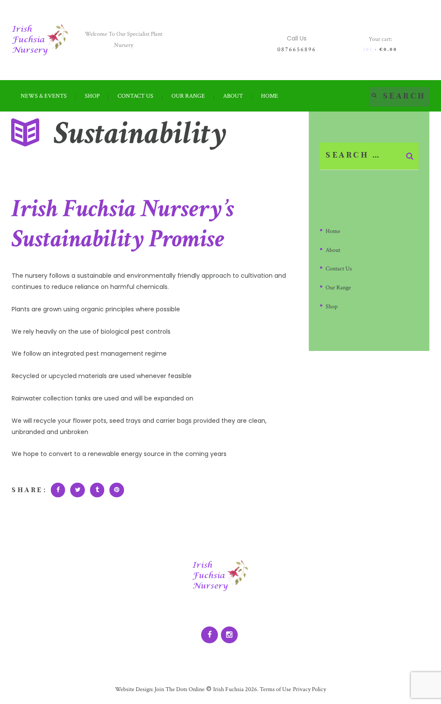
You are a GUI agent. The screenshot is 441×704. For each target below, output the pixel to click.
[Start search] (374, 95)
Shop (332, 306)
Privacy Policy (309, 689)
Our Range (338, 288)
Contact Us (339, 269)
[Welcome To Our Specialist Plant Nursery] (40, 39)
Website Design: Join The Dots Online (160, 689)
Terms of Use (274, 689)
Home (333, 231)
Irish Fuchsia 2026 (235, 689)
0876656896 (296, 49)
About (333, 250)
